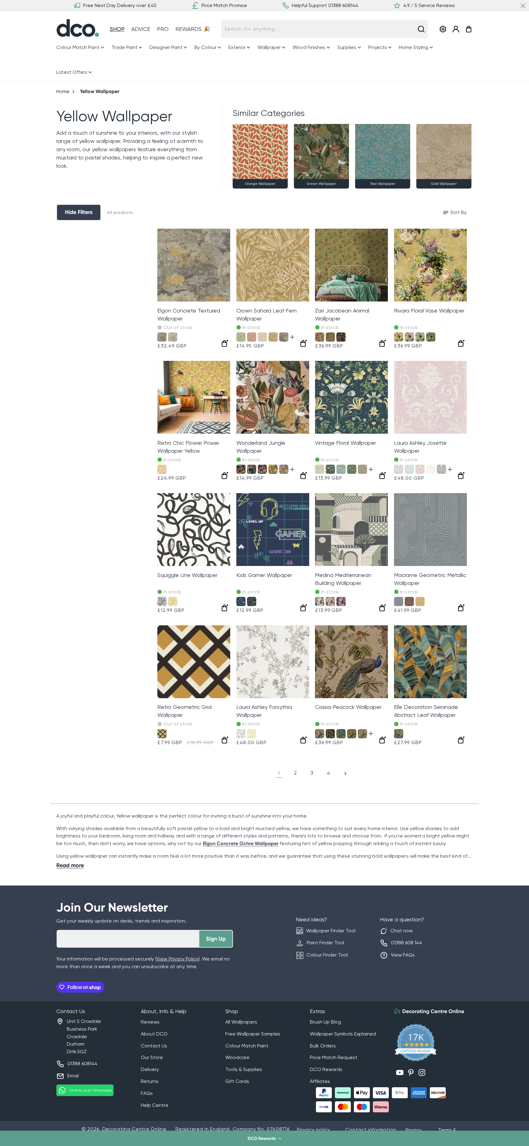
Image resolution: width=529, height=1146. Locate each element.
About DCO (154, 1034)
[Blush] (283, 469)
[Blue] (398, 601)
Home (62, 91)
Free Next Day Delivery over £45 (119, 5)
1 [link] (279, 773)
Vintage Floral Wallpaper (345, 443)
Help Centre (154, 1105)
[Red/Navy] (341, 601)
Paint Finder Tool (325, 943)
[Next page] (345, 773)
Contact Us (154, 1046)
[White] (430, 469)
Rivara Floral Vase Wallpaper (429, 310)
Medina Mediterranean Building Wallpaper (343, 579)
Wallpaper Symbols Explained (343, 1034)
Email (73, 1076)
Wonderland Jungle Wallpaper (260, 447)
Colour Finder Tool (327, 955)
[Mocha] (283, 337)
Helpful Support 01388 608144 (325, 5)
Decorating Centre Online (134, 1129)
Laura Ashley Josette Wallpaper (420, 447)
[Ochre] (162, 337)
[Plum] (262, 469)
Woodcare (237, 1057)
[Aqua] (341, 733)
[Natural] (172, 337)
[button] (264, 1138)
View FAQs (403, 955)
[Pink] (409, 337)
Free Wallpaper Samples (252, 1034)
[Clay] (251, 337)
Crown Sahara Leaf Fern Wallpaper (266, 314)
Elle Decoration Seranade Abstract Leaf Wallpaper (426, 711)
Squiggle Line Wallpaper (187, 575)
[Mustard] (162, 733)
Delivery (150, 1069)
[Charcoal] (241, 469)
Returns (150, 1081)
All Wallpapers (241, 1022)
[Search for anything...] (421, 29)
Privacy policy (313, 1130)
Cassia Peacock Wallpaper (348, 707)
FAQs (147, 1093)
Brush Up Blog (325, 1022)
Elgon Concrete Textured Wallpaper (188, 314)
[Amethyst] (420, 469)
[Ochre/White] (172, 601)
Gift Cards (237, 1081)
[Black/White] (162, 601)
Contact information (370, 1130)
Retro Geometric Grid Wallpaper (184, 711)
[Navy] (330, 469)
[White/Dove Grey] (398, 469)
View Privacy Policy (177, 959)
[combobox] (324, 29)
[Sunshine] (251, 733)
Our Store (152, 1057)
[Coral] (319, 337)
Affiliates (320, 1081)
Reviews (150, 1022)
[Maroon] (409, 601)
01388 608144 (82, 1063)
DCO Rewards (326, 1069)
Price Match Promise (224, 5)
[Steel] (441, 469)
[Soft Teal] (420, 337)
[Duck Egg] (409, 469)
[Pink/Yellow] (330, 601)
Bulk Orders (323, 1046)
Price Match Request (333, 1057)
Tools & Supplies (243, 1069)
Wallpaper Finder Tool (330, 931)
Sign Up (216, 938)
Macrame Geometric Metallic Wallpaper (430, 579)
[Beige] (362, 469)
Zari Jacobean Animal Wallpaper (342, 314)
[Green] (241, 337)
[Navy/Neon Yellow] (241, 601)
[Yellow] (162, 469)
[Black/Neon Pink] (251, 601)
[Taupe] (319, 733)
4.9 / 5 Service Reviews (429, 5)
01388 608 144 (406, 943)
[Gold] (251, 469)
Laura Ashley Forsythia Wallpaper (264, 711)
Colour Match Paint (246, 1046)
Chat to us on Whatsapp (90, 1090)
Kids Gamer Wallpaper (264, 575)
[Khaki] (430, 337)
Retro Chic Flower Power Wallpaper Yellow (188, 447)
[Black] (341, 337)
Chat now (401, 931)
